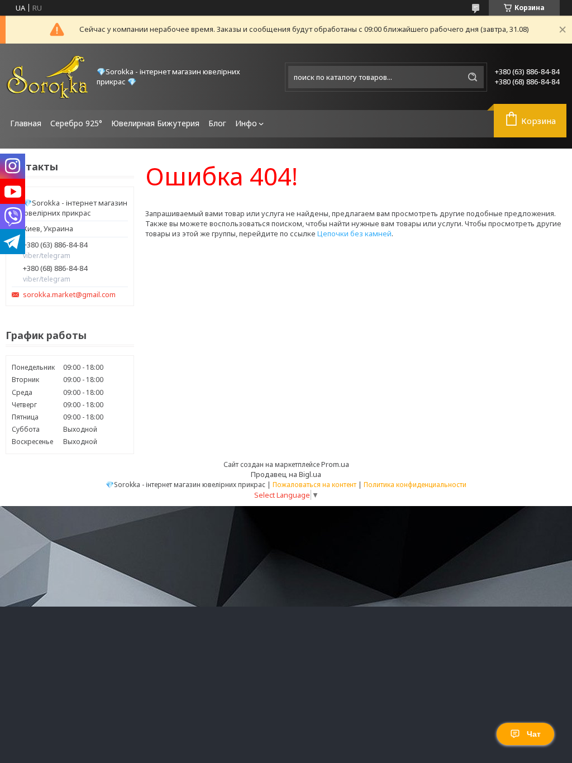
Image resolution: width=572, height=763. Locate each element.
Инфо (246, 123)
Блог (217, 123)
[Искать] (472, 77)
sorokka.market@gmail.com (69, 294)
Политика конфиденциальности (415, 484)
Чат (534, 733)
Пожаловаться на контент (314, 484)
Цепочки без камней (354, 233)
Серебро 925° (76, 123)
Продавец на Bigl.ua (286, 474)
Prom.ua (335, 464)
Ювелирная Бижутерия (155, 123)
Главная (25, 123)
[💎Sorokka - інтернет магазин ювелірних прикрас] (47, 77)
